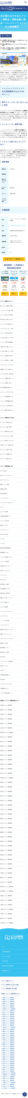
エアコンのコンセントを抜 (6, 328)
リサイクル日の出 (4, 520)
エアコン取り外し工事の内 (6, 373)
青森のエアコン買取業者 (6, 782)
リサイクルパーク (4, 625)
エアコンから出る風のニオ (6, 324)
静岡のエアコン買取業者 (6, 709)
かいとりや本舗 (4, 511)
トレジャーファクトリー (6, 611)
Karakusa (2, 656)
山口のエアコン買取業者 (6, 809)
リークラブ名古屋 (4, 620)
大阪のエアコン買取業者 (6, 904)
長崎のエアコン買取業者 (6, 786)
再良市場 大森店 (4, 584)
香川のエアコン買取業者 (6, 800)
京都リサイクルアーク (5, 570)
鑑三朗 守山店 (4, 643)
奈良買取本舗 (3, 493)
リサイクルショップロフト (6, 638)
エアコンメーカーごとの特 (6, 392)
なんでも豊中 (3, 470)
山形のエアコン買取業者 (6, 727)
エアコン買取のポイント (7, 301)
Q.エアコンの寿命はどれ (6, 422)
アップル (2, 543)
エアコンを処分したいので (6, 440)
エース (2, 507)
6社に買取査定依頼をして (6, 387)
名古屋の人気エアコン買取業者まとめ (14, 259)
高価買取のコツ (6, 970)
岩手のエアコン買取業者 (6, 773)
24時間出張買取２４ (5, 516)
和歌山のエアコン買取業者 (6, 886)
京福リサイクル (4, 665)
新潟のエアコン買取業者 (6, 755)
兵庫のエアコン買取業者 (6, 900)
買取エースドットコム (5, 634)
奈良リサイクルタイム (5, 475)
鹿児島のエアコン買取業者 (6, 732)
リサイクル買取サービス (6, 557)
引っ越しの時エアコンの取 (6, 337)
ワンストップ (3, 575)
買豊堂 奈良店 (3, 489)
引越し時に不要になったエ (6, 346)
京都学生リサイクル (5, 566)
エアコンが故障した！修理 (6, 360)
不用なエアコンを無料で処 (6, 445)
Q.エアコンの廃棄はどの (6, 454)
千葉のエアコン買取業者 (6, 873)
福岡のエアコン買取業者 (6, 827)
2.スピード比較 (6, 956)
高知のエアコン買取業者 (6, 836)
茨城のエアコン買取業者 (6, 850)
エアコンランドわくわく (6, 684)
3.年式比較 (5, 961)
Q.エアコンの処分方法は (6, 449)
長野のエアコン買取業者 (6, 746)
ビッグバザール (4, 616)
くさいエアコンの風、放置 (6, 310)
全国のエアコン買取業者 (6, 705)
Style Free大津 (4, 534)
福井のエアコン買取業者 (6, 723)
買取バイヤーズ (4, 525)
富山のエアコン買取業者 (6, 741)
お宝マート (3, 670)
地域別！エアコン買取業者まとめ (9, 700)
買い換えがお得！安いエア (6, 319)
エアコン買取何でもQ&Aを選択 (10, 984)
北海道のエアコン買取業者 (6, 777)
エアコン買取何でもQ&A (7, 417)
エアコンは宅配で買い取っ (6, 355)
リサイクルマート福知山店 (6, 661)
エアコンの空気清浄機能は (6, 342)
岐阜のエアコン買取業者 (6, 918)
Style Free (3, 579)
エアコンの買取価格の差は (6, 401)
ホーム (3, 946)
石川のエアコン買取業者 (6, 737)
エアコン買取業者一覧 (6, 466)
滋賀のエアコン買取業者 (6, 718)
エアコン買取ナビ (4, 602)
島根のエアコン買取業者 (6, 841)
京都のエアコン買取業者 (6, 895)
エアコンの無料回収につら (6, 396)
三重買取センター (4, 688)
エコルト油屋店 (4, 606)
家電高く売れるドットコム (6, 629)
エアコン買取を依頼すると (6, 410)
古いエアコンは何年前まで (6, 405)
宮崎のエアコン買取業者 (6, 750)
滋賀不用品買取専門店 (5, 548)
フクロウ (2, 538)
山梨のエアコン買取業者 (6, 768)
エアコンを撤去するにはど (6, 431)
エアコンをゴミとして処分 (6, 436)
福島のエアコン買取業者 (6, 759)
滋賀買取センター (4, 552)
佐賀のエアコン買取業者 (6, 791)
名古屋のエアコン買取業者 (6, 922)
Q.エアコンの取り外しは (6, 458)
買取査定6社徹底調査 (7, 965)
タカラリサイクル (4, 480)
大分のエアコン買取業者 (6, 823)
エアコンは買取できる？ (6, 383)
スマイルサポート (4, 498)
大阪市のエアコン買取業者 (6, 909)
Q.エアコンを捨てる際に (6, 427)
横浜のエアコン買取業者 (6, 877)
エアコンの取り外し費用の (6, 315)
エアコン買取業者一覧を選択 (9, 988)
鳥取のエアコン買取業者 (6, 814)
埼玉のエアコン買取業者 (6, 868)
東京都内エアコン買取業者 (6, 891)
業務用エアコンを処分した (6, 369)
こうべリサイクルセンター (6, 502)
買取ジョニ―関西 (4, 484)
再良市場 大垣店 (4, 652)
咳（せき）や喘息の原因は (6, 305)
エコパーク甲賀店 (4, 561)
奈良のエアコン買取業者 (6, 882)
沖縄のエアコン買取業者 (6, 714)
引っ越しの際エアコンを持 (6, 351)
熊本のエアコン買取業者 (6, 795)
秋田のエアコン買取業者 (6, 764)
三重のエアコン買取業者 (6, 913)
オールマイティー (4, 529)
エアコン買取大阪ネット (6, 693)
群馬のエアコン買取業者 (6, 854)
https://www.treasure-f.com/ (17, 225)
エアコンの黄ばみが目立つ (6, 333)
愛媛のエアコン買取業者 (6, 832)
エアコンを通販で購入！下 (6, 378)
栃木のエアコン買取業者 (6, 863)
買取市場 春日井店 (5, 593)
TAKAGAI (2, 679)
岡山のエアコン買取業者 (6, 859)
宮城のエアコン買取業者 (6, 805)
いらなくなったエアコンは (6, 364)
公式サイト (5, 293)
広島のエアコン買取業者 (6, 845)
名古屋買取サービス (5, 588)
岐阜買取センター (4, 647)
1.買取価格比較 (6, 951)
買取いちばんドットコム (6, 597)
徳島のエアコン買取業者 (6, 818)
